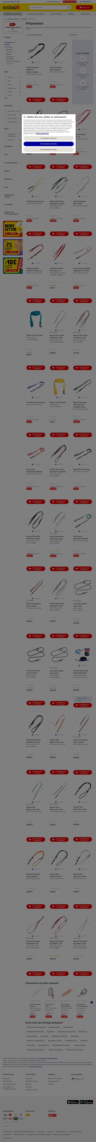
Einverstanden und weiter (48, 144)
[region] (49, 133)
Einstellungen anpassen (48, 138)
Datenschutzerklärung (42, 133)
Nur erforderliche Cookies (48, 149)
